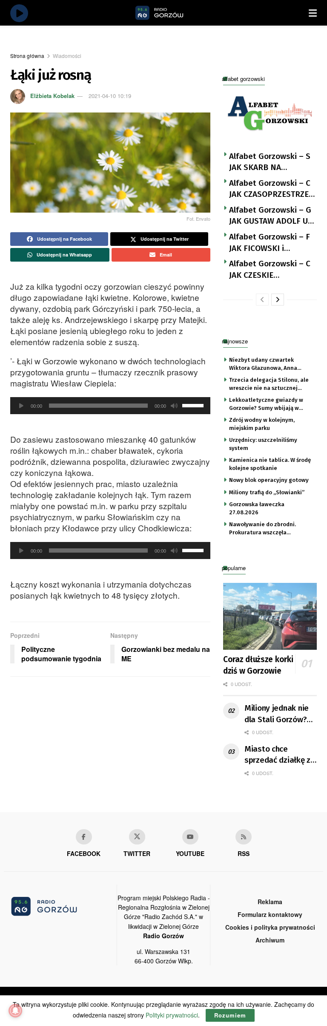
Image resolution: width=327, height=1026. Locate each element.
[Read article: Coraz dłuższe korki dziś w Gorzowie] (270, 616)
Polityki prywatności (172, 1015)
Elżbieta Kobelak (52, 96)
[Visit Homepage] (169, 12)
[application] (110, 405)
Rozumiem (230, 1015)
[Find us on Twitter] (137, 836)
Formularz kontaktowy (270, 914)
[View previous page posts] (262, 299)
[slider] (194, 404)
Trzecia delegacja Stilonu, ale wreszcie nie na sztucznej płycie (269, 384)
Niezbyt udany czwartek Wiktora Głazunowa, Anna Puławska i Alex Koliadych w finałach (266, 364)
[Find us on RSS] (243, 836)
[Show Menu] (313, 13)
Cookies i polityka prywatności (270, 927)
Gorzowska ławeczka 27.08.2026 (256, 508)
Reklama (270, 901)
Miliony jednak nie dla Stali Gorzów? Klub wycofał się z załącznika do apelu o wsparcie (279, 714)
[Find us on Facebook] (84, 836)
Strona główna (27, 55)
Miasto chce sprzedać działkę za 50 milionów (279, 755)
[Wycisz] (174, 405)
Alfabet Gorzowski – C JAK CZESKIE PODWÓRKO (269, 270)
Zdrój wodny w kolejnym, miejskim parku (262, 424)
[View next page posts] (277, 299)
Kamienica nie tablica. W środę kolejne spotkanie (270, 464)
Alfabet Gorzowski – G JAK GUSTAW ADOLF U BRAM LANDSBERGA (270, 216)
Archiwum (269, 940)
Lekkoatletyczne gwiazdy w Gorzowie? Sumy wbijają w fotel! (266, 404)
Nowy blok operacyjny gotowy (269, 480)
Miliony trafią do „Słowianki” (266, 492)
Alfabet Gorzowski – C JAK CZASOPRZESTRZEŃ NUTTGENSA (271, 189)
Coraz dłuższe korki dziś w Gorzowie (258, 665)
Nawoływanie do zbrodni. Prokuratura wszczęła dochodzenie (262, 528)
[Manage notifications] (15, 1010)
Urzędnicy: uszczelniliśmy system (263, 444)
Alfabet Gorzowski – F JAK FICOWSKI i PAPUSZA (269, 243)
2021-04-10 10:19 (110, 96)
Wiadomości (67, 55)
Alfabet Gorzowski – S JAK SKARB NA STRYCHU (269, 162)
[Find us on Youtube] (190, 836)
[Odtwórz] (21, 405)
